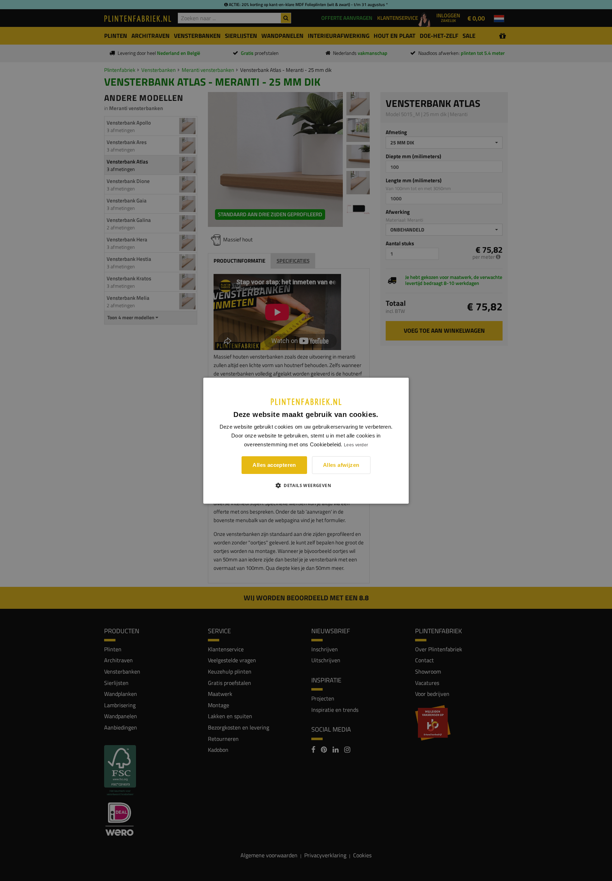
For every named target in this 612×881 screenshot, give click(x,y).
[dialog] (306, 440)
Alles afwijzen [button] (341, 465)
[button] (306, 485)
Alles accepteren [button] (274, 465)
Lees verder (356, 444)
